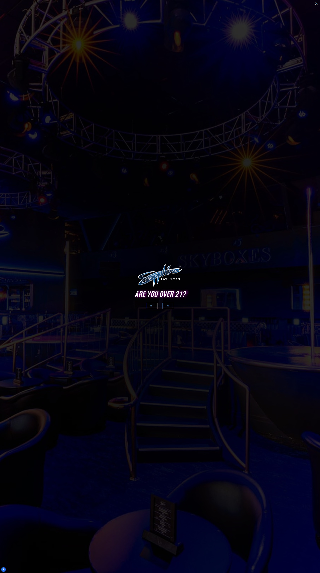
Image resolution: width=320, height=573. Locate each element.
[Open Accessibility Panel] (3, 569)
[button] (317, 3)
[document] (160, 286)
